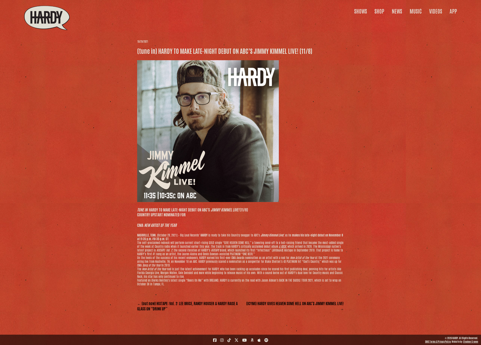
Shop (379, 11)
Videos (435, 11)
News (397, 11)
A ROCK (282, 246)
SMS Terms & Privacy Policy (438, 341)
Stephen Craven (470, 341)
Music (416, 11)
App (453, 11)
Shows (360, 11)
